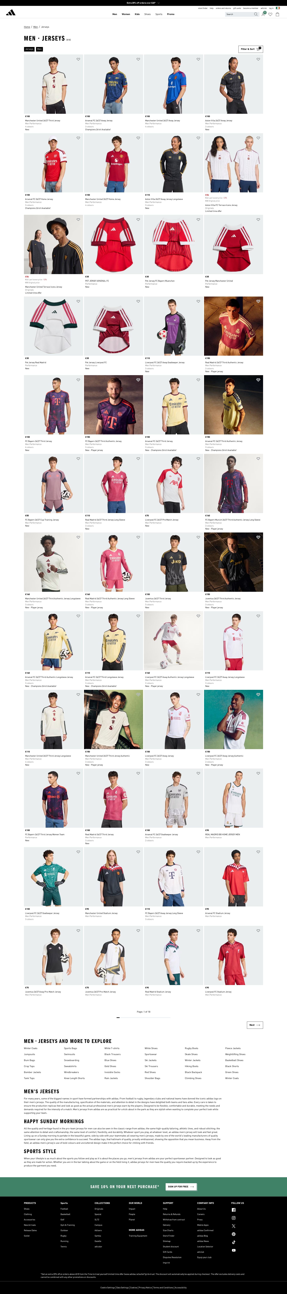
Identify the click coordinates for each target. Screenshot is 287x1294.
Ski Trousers (151, 1066)
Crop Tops (29, 1066)
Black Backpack (193, 1072)
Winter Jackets (192, 1060)
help (211, 8)
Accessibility (181, 1288)
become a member (250, 8)
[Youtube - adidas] (247, 1251)
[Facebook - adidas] (247, 1210)
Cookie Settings (107, 1288)
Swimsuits (69, 1054)
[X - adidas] (247, 1226)
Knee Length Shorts (74, 1078)
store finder (202, 8)
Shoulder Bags (152, 1078)
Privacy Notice (145, 1288)
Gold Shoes (110, 1066)
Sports (158, 14)
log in (271, 8)
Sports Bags (70, 1048)
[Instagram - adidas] (247, 1218)
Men (114, 14)
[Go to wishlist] (270, 14)
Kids (137, 14)
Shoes (147, 14)
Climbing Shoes (193, 1078)
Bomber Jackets (32, 1072)
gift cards (237, 8)
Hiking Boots (191, 1066)
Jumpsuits (29, 1054)
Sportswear (151, 1054)
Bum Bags (29, 1060)
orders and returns (223, 8)
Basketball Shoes (234, 1060)
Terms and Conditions (163, 1288)
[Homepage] (11, 12)
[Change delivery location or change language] (278, 8)
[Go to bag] (277, 14)
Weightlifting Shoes (235, 1054)
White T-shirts (111, 1048)
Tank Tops (29, 1078)
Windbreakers (71, 1072)
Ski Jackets (151, 1060)
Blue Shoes (110, 1060)
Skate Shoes (191, 1054)
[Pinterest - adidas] (247, 1235)
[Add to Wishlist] (78, 60)
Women (126, 14)
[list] (131, 49)
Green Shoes (231, 1072)
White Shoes (151, 1048)
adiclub (264, 8)
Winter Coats (30, 1048)
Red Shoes (150, 1072)
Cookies (133, 1288)
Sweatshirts (70, 1066)
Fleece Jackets (233, 1048)
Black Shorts (232, 1066)
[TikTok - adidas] (247, 1243)
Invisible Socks (112, 1072)
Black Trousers (112, 1054)
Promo (170, 14)
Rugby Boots (191, 1048)
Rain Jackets (111, 1078)
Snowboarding (71, 1060)
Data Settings (122, 1288)
